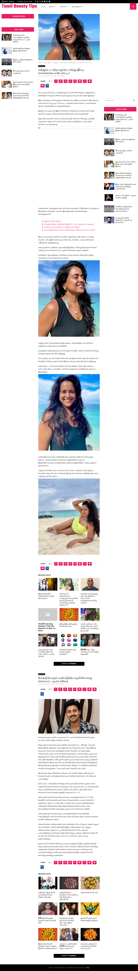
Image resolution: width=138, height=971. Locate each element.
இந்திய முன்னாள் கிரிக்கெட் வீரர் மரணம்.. (23, 60)
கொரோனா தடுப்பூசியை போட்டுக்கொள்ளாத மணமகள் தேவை (124, 208)
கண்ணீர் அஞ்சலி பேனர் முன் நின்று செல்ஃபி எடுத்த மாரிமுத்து (46, 894)
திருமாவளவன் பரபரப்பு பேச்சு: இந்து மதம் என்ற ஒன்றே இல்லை (23, 84)
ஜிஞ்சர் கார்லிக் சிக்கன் (52, 221)
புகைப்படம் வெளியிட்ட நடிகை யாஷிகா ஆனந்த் (125, 196)
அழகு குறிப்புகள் (76, 6)
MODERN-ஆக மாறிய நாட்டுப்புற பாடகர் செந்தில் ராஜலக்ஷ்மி (90, 651)
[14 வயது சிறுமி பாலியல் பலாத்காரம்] (7, 73)
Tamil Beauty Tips (19, 6)
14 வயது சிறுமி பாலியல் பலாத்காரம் (21, 71)
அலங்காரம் (63, 6)
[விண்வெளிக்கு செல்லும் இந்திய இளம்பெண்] (7, 50)
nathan (42, 76)
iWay (87, 968)
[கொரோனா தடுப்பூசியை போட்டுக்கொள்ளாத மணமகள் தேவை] (109, 208)
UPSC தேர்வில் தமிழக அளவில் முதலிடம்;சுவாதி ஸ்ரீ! (47, 920)
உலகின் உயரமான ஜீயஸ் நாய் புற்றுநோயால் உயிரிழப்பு (62, 227)
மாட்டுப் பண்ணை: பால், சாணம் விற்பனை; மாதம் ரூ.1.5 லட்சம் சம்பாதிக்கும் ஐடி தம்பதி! (90, 627)
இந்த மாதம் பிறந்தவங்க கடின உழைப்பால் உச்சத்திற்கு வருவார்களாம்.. (125, 186)
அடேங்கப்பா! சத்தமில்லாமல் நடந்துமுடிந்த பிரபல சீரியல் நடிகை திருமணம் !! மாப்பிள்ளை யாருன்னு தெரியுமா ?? (69, 599)
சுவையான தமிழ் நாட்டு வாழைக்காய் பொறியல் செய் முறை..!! (89, 946)
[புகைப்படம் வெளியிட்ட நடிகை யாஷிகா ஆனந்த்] (109, 197)
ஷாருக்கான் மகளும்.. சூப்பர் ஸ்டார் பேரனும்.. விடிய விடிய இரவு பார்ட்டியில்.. (67, 921)
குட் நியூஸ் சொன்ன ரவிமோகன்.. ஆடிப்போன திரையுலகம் (123, 220)
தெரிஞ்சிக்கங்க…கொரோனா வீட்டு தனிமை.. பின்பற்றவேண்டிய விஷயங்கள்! (69, 895)
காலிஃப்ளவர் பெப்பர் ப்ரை (89, 892)
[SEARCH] (134, 100)
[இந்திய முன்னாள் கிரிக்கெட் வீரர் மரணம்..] (7, 61)
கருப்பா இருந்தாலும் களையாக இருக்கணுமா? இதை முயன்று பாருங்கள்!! (69, 230)
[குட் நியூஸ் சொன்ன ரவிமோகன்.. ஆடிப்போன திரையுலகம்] (109, 220)
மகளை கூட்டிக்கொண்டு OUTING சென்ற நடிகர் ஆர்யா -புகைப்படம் (68, 946)
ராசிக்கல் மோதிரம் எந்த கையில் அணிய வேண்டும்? (68, 651)
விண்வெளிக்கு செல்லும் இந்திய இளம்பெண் (21, 49)
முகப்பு (43, 6)
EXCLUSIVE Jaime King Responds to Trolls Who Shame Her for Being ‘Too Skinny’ (46, 627)
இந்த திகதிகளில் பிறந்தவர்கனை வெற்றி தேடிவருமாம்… (46, 595)
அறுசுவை (52, 6)
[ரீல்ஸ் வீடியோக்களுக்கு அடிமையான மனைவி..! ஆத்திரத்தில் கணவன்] (7, 95)
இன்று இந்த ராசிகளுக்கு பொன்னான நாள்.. (68, 625)
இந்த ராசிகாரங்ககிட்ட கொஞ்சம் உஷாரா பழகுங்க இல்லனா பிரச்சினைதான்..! (47, 946)
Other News (42, 66)
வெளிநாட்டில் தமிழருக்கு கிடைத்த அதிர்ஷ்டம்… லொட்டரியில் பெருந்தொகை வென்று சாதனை (89, 598)
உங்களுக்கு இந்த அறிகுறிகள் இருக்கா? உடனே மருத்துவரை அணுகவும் (69, 224)
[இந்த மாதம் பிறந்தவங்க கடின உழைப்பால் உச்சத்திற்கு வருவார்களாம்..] (109, 186)
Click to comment (69, 663)
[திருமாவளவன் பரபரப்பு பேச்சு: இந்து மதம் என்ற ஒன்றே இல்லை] (7, 84)
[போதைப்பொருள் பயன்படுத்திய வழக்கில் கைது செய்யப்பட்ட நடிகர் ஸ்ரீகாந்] (7, 37)
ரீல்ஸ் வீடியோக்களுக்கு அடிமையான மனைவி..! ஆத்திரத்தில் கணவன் (21, 95)
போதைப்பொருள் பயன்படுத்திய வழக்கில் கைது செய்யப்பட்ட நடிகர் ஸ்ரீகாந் (21, 38)
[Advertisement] (120, 50)
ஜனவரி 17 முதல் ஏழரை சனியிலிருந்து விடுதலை (89, 919)
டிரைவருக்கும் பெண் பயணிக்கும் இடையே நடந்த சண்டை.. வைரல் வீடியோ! (46, 652)
